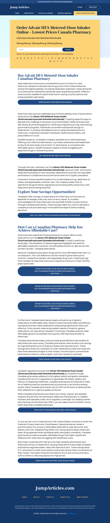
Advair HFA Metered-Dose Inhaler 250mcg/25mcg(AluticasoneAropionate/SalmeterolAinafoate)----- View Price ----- (55, 306)
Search (68, 49)
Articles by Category (45, 13)
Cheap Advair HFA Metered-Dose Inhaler (55, 359)
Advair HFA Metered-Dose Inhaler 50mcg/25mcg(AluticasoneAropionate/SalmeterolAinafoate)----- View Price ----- (55, 271)
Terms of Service (82, 497)
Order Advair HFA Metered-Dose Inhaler (55, 102)
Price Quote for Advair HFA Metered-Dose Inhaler (55, 410)
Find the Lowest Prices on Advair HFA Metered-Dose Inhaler (55, 215)
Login (79, 7)
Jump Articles (19, 7)
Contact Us (50, 497)
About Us (36, 497)
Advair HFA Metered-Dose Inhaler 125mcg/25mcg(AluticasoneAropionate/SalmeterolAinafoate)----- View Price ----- (55, 288)
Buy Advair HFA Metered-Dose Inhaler (55, 156)
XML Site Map (71, 513)
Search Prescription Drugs (85, 13)
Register (93, 7)
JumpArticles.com (55, 488)
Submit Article (29, 13)
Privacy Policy (65, 497)
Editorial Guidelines (64, 13)
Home (17, 13)
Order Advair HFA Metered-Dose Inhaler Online (55, 461)
